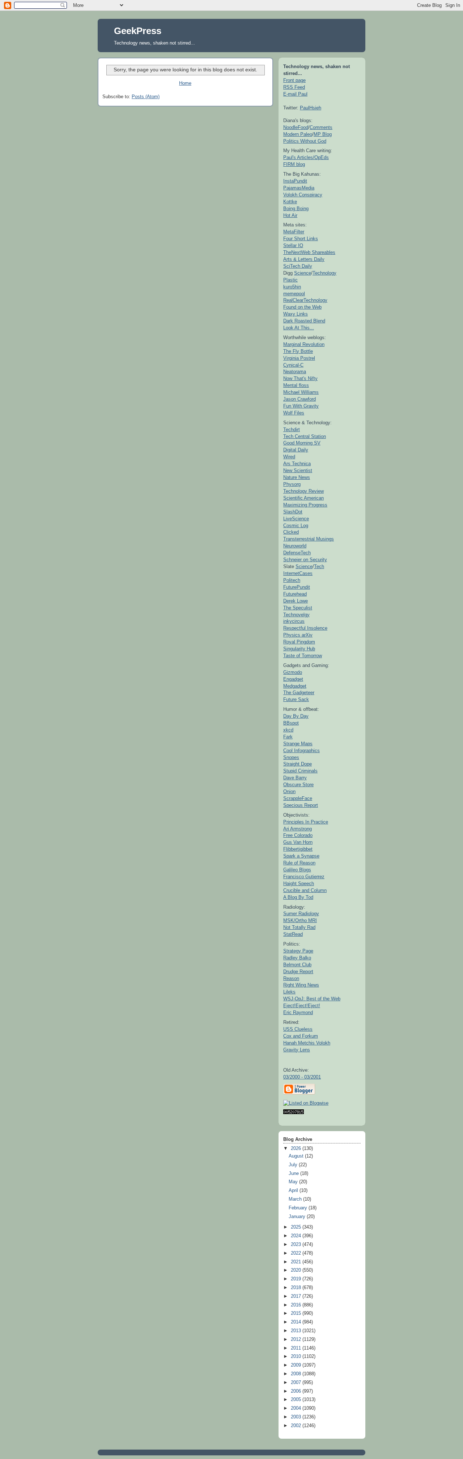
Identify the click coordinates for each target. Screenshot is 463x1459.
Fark (288, 736)
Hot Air (290, 215)
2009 (296, 1365)
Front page (294, 80)
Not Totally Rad (299, 927)
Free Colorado (298, 835)
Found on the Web (302, 307)
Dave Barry (295, 777)
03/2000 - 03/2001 (302, 1077)
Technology (324, 273)
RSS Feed (294, 87)
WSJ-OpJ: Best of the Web (311, 998)
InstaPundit (295, 181)
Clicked (291, 532)
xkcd (288, 730)
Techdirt (291, 429)
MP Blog (323, 134)
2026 (296, 1148)
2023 (296, 1244)
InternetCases (298, 573)
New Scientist (297, 470)
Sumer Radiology (301, 913)
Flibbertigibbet (298, 849)
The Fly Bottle (298, 351)
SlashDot (292, 511)
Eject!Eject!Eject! (301, 1005)
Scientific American (303, 498)
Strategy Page (298, 951)
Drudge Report (298, 971)
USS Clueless (298, 1029)
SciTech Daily (297, 266)
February (299, 1207)
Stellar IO (293, 245)
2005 (296, 1399)
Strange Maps (298, 743)
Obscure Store (298, 784)
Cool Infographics (301, 750)
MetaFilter (293, 231)
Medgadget (294, 686)
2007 (296, 1382)
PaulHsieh (310, 108)
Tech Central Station (304, 436)
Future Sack (296, 699)
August (297, 1156)
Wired (289, 456)
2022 (296, 1253)
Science (302, 273)
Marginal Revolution (303, 344)
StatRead (293, 934)
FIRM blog (294, 164)
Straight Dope (297, 764)
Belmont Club (297, 964)
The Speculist (297, 607)
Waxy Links (295, 314)
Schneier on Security (305, 559)
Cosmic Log (295, 525)
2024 (296, 1235)
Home (185, 83)
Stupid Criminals (300, 771)
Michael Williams (301, 392)
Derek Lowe (295, 601)
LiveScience (296, 518)
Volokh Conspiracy (302, 194)
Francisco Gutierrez (303, 876)
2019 (296, 1278)
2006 (296, 1391)
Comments (321, 127)
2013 (296, 1330)
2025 (296, 1227)
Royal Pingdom (299, 642)
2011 (296, 1348)
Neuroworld (294, 546)
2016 (296, 1305)
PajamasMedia (298, 188)
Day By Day (296, 716)
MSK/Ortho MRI (300, 920)
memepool (294, 293)
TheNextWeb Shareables (309, 252)
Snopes (291, 757)
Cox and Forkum (300, 1036)
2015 (296, 1313)
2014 (296, 1322)
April (294, 1190)
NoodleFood (295, 127)
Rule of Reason (299, 863)
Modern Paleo (297, 134)
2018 (296, 1287)
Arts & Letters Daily (303, 259)
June (294, 1173)
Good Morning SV (301, 443)
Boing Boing (296, 208)
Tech (319, 566)
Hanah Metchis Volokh (306, 1043)
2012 (296, 1339)
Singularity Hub (299, 648)
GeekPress (137, 30)
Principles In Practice (305, 822)
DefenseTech (297, 552)
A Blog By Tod (298, 897)
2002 (296, 1425)
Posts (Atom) (146, 96)
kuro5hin (292, 286)
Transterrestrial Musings (308, 539)
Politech (291, 580)
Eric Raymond (298, 1012)
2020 (296, 1270)
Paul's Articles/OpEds (306, 157)
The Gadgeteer (298, 692)
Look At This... (298, 327)
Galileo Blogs (297, 869)
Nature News (296, 477)
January (298, 1216)
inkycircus (294, 621)
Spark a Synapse (301, 856)
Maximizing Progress (305, 505)
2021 (296, 1261)
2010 (296, 1356)
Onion (289, 791)
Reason (291, 978)
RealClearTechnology (305, 300)
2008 (296, 1373)
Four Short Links (300, 238)
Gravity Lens (296, 1049)
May (294, 1181)
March (296, 1199)
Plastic (290, 280)
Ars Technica (297, 463)
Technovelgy (296, 614)
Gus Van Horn (298, 842)
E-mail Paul (295, 94)
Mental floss (296, 385)
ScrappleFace (297, 798)
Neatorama (294, 371)
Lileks (289, 992)
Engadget (293, 679)
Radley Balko (297, 957)
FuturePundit (296, 587)
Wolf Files (293, 413)
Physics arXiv (298, 635)
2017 (296, 1296)
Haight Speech (298, 883)
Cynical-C (293, 365)
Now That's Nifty (300, 378)
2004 (296, 1408)
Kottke (290, 201)
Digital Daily (295, 450)
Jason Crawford (299, 399)
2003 (296, 1417)
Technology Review (303, 491)
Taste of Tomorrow (302, 655)
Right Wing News (301, 985)
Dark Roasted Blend (304, 321)
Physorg (292, 484)
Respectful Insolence (305, 628)
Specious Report (300, 805)
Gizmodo (292, 672)
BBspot (291, 723)
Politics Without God (304, 141)
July (294, 1164)
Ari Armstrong (297, 828)
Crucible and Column (305, 890)
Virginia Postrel (299, 358)
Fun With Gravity (301, 406)
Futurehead (295, 594)
